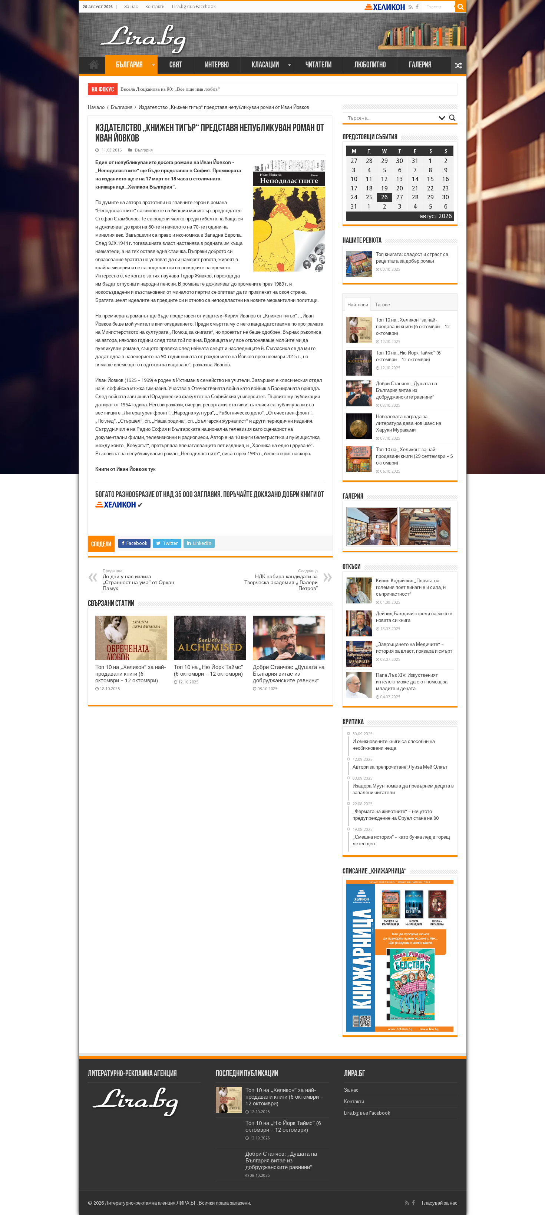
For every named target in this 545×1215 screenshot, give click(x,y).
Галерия (420, 65)
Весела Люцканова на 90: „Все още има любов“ (170, 89)
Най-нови (357, 304)
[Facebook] (417, 7)
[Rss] (410, 7)
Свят (175, 65)
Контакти (155, 6)
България (129, 65)
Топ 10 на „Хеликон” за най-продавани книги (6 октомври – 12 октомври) (130, 674)
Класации (265, 65)
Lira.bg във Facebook (194, 6)
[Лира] (144, 31)
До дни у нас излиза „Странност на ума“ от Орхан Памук (138, 580)
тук (152, 469)
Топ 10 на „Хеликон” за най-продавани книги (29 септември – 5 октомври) (414, 456)
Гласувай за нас (440, 1203)
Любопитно (370, 65)
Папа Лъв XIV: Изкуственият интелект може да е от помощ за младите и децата (411, 681)
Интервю (217, 65)
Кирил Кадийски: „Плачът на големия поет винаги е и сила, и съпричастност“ (411, 587)
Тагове (382, 304)
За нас (131, 6)
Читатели (318, 65)
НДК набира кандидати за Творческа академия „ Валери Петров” (281, 580)
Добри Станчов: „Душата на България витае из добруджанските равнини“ (288, 674)
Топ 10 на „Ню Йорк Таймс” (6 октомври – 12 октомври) (208, 670)
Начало (94, 64)
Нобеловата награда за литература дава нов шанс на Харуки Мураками (408, 423)
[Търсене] (460, 6)
